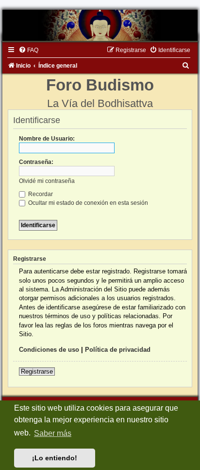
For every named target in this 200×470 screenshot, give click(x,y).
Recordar (40, 194)
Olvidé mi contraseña (47, 181)
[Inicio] (100, 25)
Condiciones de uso (49, 349)
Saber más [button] (52, 433)
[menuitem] (28, 50)
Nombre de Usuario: (47, 138)
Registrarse (37, 371)
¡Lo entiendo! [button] (54, 458)
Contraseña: (36, 162)
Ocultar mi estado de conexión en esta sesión (87, 202)
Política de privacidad (117, 349)
